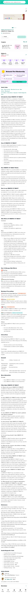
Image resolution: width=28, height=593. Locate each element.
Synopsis (15, 92)
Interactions (10, 92)
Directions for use (15, 89)
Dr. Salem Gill (8, 579)
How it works (7, 89)
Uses (2, 89)
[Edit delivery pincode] (26, 55)
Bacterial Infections (6, 33)
